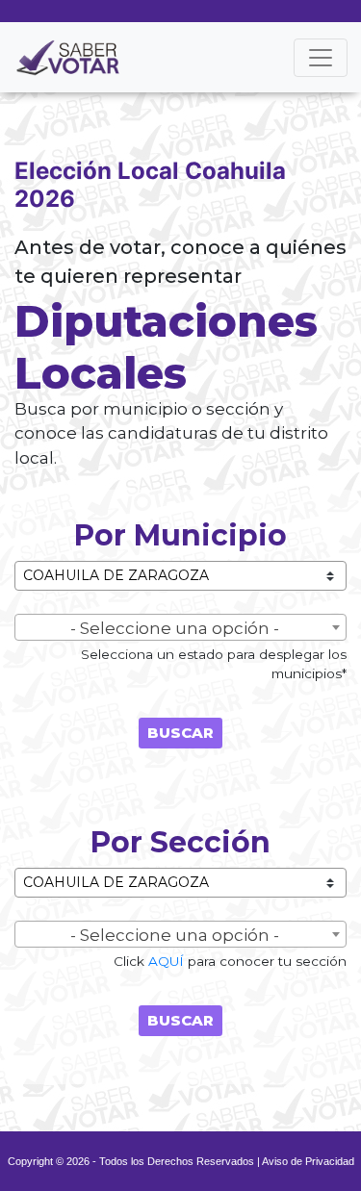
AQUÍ (166, 961)
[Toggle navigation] (321, 57)
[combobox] (180, 627)
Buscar (180, 732)
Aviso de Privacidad (308, 1161)
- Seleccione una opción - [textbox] (174, 628)
